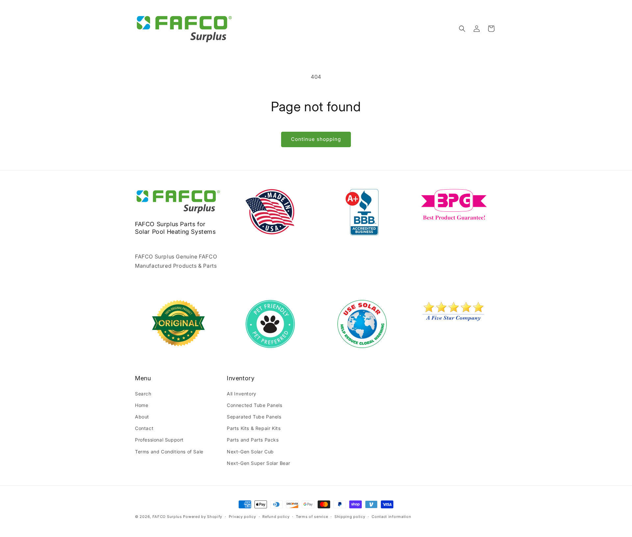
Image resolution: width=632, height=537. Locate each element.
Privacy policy (242, 516)
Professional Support (159, 440)
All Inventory (241, 393)
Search (143, 393)
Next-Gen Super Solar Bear (258, 463)
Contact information (391, 516)
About (142, 416)
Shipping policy (349, 516)
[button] (462, 28)
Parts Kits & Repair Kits (253, 428)
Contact (144, 428)
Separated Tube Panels (254, 416)
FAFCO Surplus (167, 516)
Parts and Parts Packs (253, 440)
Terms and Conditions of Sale (169, 451)
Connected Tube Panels (254, 405)
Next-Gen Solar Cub (250, 451)
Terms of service (312, 516)
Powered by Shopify (202, 516)
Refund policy (275, 516)
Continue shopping (316, 139)
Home (141, 405)
